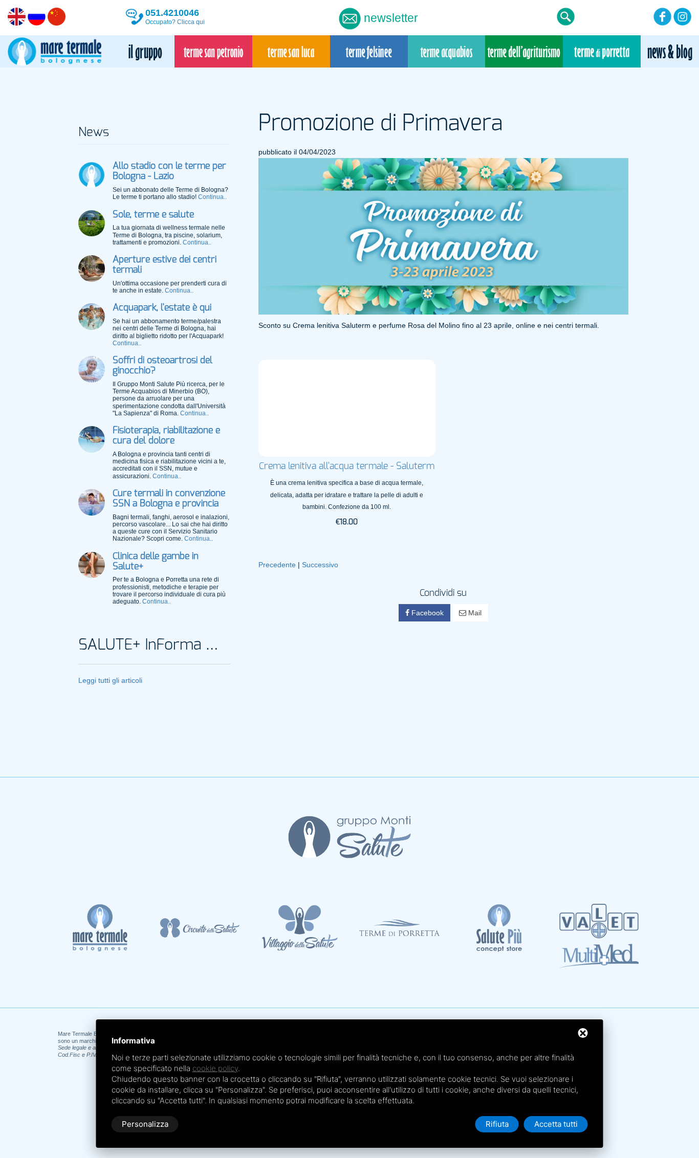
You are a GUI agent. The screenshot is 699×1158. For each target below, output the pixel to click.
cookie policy (215, 1068)
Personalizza (145, 1124)
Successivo (320, 565)
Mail (474, 613)
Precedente (277, 565)
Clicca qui (191, 22)
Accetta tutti (556, 1124)
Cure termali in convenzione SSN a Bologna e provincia (169, 498)
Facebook (426, 613)
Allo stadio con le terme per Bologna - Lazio (169, 171)
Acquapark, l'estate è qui (162, 308)
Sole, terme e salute (153, 214)
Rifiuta (497, 1124)
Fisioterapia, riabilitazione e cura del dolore (166, 436)
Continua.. (212, 197)
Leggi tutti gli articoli (110, 680)
